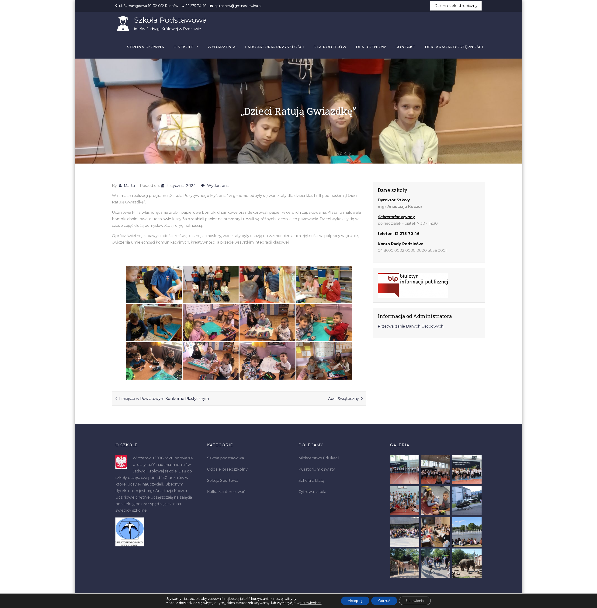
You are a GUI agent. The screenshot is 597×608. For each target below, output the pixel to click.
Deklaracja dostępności (454, 47)
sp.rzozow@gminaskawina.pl (238, 6)
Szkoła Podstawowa (170, 19)
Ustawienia (415, 601)
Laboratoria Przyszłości (274, 47)
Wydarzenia (222, 47)
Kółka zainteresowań (226, 491)
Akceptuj (355, 601)
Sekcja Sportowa (222, 480)
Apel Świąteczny (343, 398)
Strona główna (145, 47)
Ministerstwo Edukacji (318, 458)
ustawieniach (311, 603)
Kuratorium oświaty (316, 469)
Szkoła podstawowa (225, 458)
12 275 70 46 (196, 6)
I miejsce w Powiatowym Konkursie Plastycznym (164, 398)
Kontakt (406, 47)
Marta (129, 185)
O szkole (184, 47)
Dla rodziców (330, 47)
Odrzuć (384, 601)
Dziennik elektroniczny (456, 5)
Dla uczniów (371, 47)
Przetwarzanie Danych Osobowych (411, 326)
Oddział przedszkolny (227, 469)
